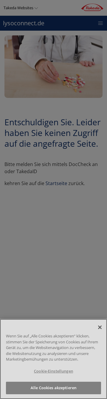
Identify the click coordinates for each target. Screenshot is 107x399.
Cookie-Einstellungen (53, 371)
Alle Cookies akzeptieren (53, 387)
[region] (53, 359)
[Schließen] (99, 327)
